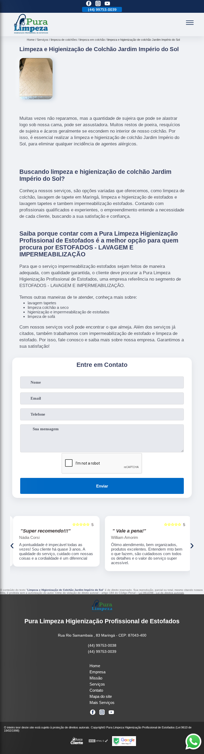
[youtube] (107, 4)
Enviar (102, 486)
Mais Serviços (102, 702)
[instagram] (98, 4)
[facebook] (88, 4)
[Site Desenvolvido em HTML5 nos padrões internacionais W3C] (98, 741)
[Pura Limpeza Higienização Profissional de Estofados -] (31, 33)
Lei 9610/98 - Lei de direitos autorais (161, 592)
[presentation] (12, 545)
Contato (96, 690)
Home (95, 665)
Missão (96, 678)
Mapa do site (101, 696)
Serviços (97, 684)
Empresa (97, 672)
